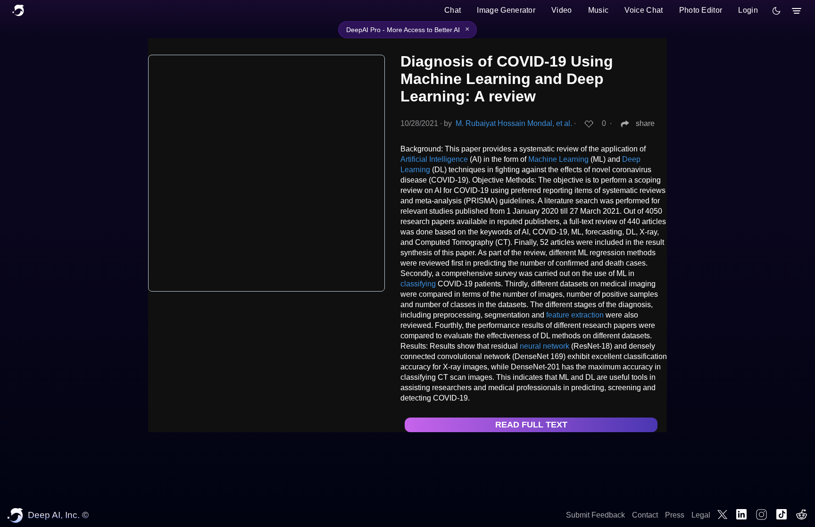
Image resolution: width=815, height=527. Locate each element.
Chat (452, 10)
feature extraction (575, 315)
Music (598, 10)
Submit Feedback (595, 515)
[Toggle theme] (776, 10)
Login (748, 10)
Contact (645, 515)
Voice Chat (643, 10)
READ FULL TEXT (531, 424)
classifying (418, 284)
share (645, 123)
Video (561, 10)
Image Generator (506, 10)
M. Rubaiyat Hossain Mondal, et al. (514, 123)
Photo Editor (701, 10)
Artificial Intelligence (434, 159)
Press (674, 515)
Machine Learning (558, 159)
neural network (544, 346)
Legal (700, 515)
